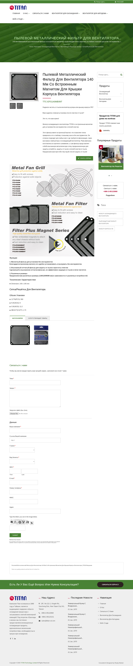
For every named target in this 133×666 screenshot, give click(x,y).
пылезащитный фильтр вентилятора (107, 222)
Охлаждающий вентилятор (50, 46)
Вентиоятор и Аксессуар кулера (71, 46)
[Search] (121, 74)
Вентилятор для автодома (95, 13)
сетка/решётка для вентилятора (93, 46)
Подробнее (110, 195)
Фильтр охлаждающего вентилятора (107, 215)
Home (31, 46)
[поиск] (94, 2)
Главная (16, 13)
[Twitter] (12, 639)
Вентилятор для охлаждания (65, 13)
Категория (37, 46)
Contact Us (36, 569)
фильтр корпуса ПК (106, 229)
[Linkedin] (15, 639)
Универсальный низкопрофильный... (75, 626)
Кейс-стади (18, 19)
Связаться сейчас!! (110, 584)
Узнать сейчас (85, 158)
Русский (120, 2)
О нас (25, 13)
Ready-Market (119, 663)
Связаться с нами (41, 13)
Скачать (106, 130)
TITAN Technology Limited (29, 663)
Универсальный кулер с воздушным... (77, 605)
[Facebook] (10, 639)
